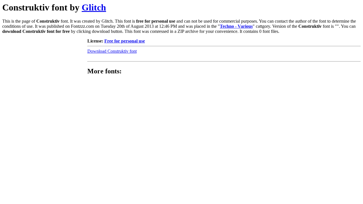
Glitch (94, 7)
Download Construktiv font (112, 51)
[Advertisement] (44, 74)
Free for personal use (124, 41)
